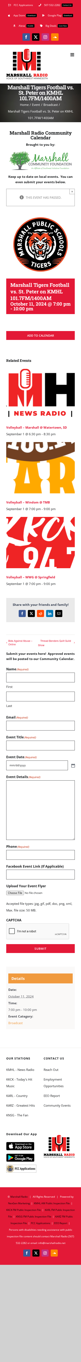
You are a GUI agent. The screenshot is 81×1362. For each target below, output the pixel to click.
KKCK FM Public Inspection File (23, 1210)
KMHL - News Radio (20, 1070)
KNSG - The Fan (17, 1115)
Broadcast (15, 1023)
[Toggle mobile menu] (72, 55)
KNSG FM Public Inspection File (33, 1216)
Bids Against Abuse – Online (20, 642)
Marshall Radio (19, 1196)
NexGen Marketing (19, 1203)
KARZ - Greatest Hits (20, 1105)
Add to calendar (40, 335)
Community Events (57, 1105)
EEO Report (52, 1096)
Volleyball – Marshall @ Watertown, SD (36, 427)
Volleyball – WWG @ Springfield (30, 577)
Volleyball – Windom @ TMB (28, 502)
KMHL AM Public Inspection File (52, 1203)
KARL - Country (17, 1096)
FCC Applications (40, 1223)
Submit (40, 949)
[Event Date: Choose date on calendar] (73, 765)
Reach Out (51, 1070)
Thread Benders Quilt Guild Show (54, 643)
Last (9, 706)
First (9, 687)
